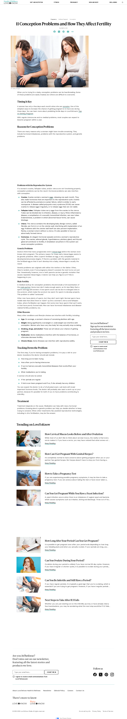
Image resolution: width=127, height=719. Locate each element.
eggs (51, 197)
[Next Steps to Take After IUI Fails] (29, 604)
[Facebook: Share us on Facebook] (54, 31)
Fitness (56, 2)
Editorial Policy (59, 691)
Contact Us (80, 691)
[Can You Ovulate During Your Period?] (29, 565)
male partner (25, 287)
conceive (66, 106)
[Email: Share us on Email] (68, 31)
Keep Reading (50, 443)
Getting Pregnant (63, 19)
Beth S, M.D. (64, 28)
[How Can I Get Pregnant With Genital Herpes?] (29, 458)
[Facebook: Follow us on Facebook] (95, 675)
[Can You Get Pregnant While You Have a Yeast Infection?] (29, 498)
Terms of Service (108, 711)
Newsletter (47, 691)
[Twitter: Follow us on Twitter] (101, 675)
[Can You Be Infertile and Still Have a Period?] (29, 584)
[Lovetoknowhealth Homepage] (11, 2)
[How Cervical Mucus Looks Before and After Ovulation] (29, 438)
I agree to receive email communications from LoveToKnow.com (100, 349)
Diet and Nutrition (36, 2)
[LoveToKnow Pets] (37, 702)
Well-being (113, 2)
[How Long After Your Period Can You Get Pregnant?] (29, 545)
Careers (70, 691)
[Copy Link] (72, 31)
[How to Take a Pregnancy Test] (29, 478)
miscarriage (56, 252)
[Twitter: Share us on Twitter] (59, 31)
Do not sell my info (85, 711)
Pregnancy (74, 2)
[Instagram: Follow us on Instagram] (112, 675)
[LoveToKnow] (20, 702)
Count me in (103, 342)
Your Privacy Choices (65, 718)
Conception (73, 19)
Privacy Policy (96, 711)
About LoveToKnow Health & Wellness (26, 691)
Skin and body (93, 2)
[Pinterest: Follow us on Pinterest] (107, 675)
